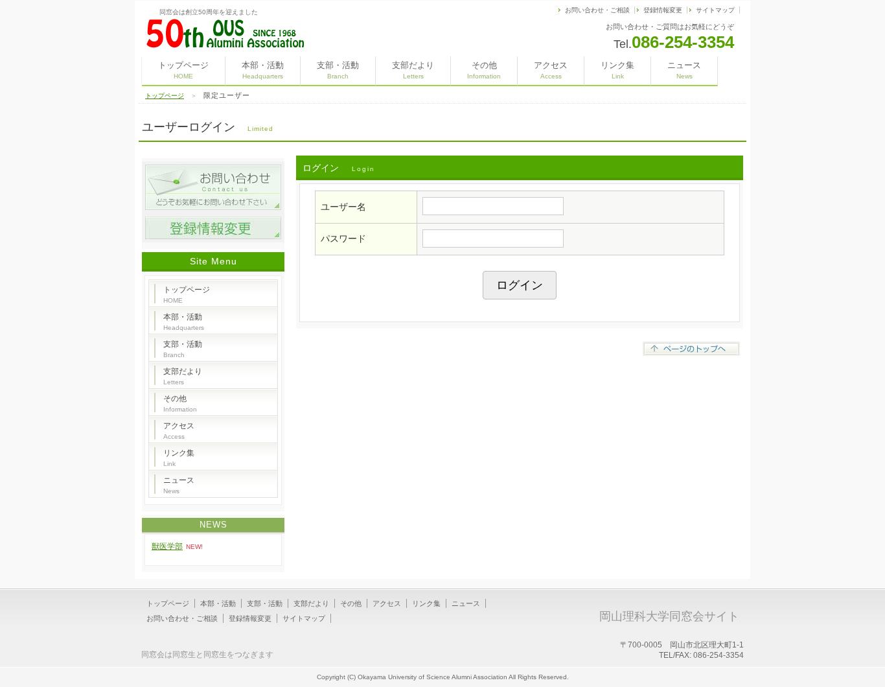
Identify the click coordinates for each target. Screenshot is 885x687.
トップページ (183, 70)
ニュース (684, 70)
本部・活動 (263, 70)
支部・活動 (338, 70)
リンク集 (617, 70)
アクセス (551, 70)
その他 (484, 70)
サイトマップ (715, 10)
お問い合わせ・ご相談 (597, 10)
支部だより (413, 70)
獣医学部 (167, 546)
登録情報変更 (662, 10)
